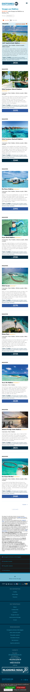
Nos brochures (6, 570)
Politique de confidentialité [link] (19, 689)
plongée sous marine (22, 517)
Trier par (4, 15)
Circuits (15, 620)
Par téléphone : (15, 656)
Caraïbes (15, 591)
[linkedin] (27, 679)
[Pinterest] (25, 679)
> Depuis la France (15, 661)
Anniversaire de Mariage (15, 617)
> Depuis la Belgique (15, 657)
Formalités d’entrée (7, 561)
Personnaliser (8, 689)
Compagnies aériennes (15, 630)
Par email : (14, 653)
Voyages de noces (15, 614)
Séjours (15, 607)
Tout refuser (21, 687)
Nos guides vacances (8, 565)
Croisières (15, 612)
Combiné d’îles (15, 609)
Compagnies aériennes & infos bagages (12, 557)
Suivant (25, 504)
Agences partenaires (15, 643)
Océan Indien (15, 594)
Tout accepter (10, 687)
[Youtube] (23, 679)
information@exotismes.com (15, 654)
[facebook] (21, 679)
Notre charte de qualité (15, 632)
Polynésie (15, 597)
